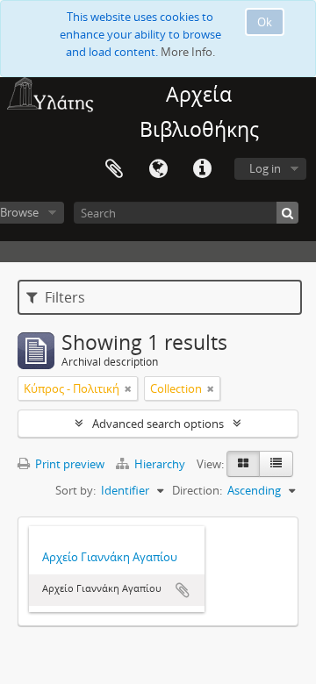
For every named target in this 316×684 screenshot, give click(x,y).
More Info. (188, 52)
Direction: (197, 490)
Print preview (68, 464)
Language (158, 169)
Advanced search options (158, 423)
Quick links (202, 169)
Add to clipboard (182, 590)
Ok (264, 22)
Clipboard (114, 169)
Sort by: (75, 490)
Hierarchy (160, 464)
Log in (265, 168)
